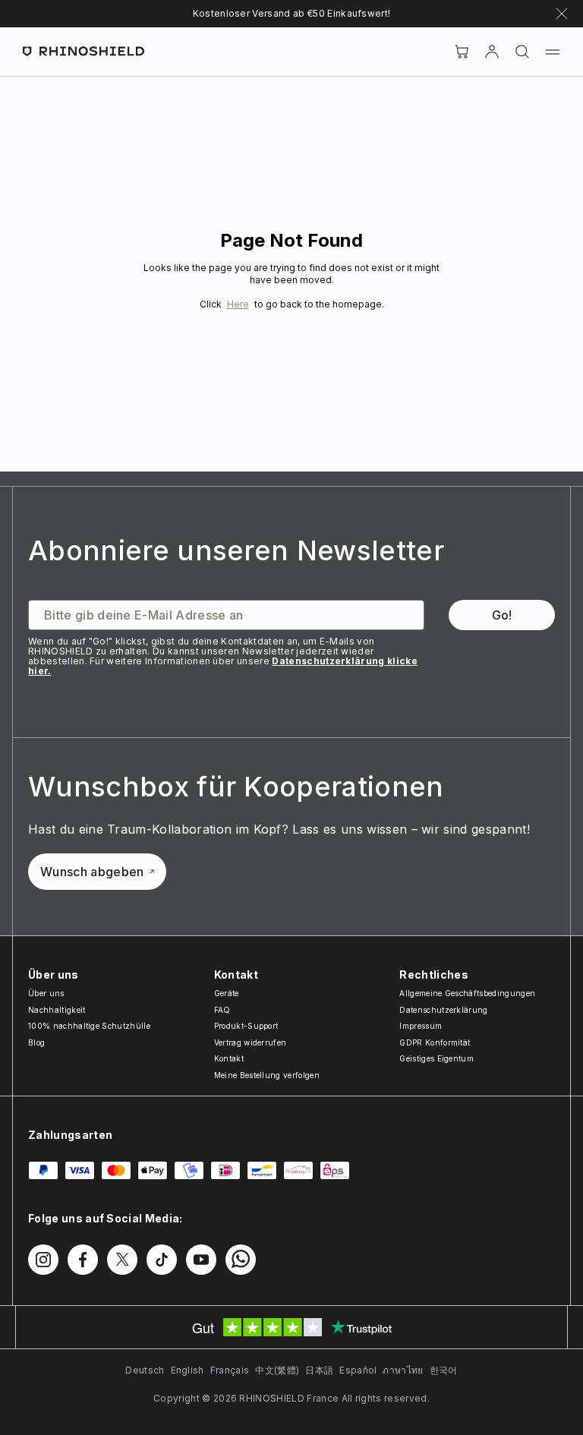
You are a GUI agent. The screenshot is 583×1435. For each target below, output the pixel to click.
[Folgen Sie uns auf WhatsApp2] (240, 1259)
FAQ (222, 1009)
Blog (36, 1042)
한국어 (444, 1370)
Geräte (226, 993)
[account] (492, 51)
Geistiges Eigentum (436, 1058)
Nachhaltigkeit (56, 1009)
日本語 (319, 1370)
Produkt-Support (246, 1025)
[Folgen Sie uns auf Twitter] (122, 1259)
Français (230, 1370)
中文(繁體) (277, 1370)
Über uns (46, 993)
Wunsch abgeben (91, 871)
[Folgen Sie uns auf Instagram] (43, 1259)
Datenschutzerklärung (443, 1009)
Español (358, 1370)
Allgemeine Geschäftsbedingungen (467, 993)
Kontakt (229, 1058)
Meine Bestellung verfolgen (267, 1075)
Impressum (420, 1025)
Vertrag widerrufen (250, 1042)
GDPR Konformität (434, 1042)
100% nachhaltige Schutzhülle (89, 1025)
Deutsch (144, 1370)
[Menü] (552, 51)
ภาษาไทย (403, 1370)
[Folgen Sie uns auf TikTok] (162, 1259)
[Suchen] (522, 51)
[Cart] (461, 51)
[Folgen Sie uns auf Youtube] (201, 1259)
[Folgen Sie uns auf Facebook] (83, 1259)
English (187, 1370)
